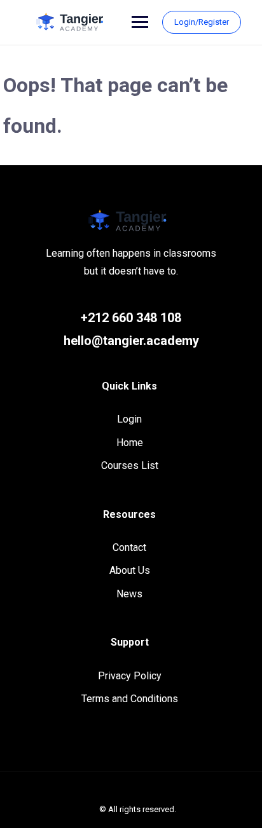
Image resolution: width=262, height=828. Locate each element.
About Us (129, 570)
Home (129, 443)
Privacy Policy (130, 676)
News (129, 594)
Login (129, 419)
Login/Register (201, 22)
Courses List (129, 465)
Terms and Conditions (129, 699)
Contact (129, 547)
